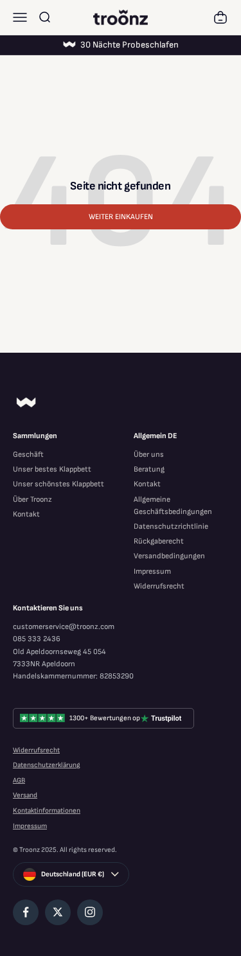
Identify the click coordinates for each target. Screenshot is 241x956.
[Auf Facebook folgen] (25, 912)
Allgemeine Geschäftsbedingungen (173, 506)
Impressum (152, 571)
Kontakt (26, 514)
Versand (25, 795)
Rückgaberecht (159, 541)
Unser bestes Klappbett (52, 469)
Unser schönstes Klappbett (58, 484)
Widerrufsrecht (159, 586)
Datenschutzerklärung (46, 765)
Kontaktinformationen (46, 810)
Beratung (149, 469)
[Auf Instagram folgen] (90, 912)
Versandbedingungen (169, 556)
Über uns (149, 454)
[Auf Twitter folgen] (57, 912)
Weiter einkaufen (121, 217)
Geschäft (28, 454)
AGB (19, 780)
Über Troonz (32, 499)
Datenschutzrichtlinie (171, 526)
